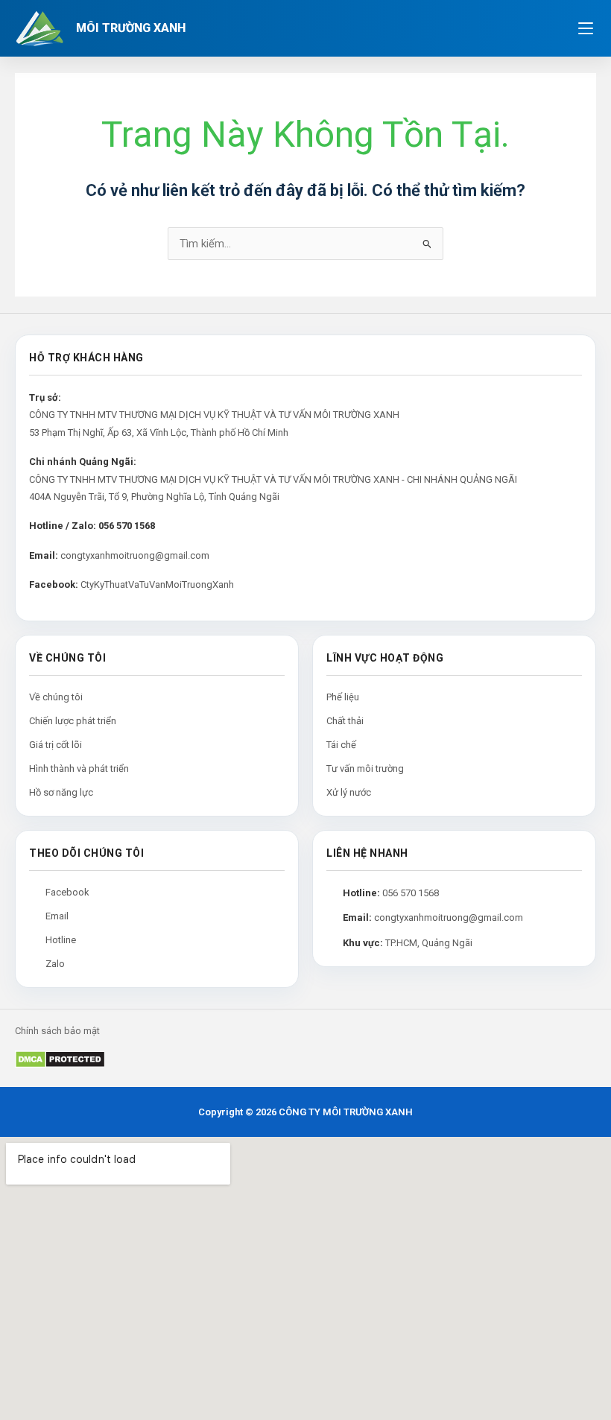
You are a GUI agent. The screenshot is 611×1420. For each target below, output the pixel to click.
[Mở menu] (586, 28)
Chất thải (345, 720)
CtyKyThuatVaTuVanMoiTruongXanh (157, 584)
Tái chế (341, 744)
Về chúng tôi (56, 697)
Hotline (60, 939)
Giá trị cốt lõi (55, 744)
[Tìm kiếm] (550, 28)
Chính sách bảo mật (57, 1030)
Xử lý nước (348, 792)
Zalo (55, 963)
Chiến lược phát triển (72, 720)
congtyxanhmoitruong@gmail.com (134, 555)
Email (57, 916)
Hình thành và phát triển (79, 768)
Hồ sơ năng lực (61, 792)
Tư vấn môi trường (365, 768)
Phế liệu (342, 697)
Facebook (67, 892)
